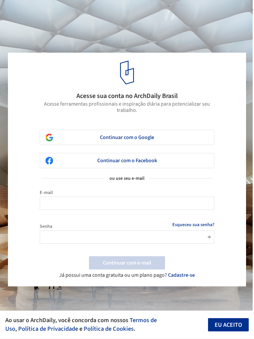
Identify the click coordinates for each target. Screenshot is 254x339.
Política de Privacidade (48, 328)
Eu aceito (228, 325)
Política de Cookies (109, 328)
